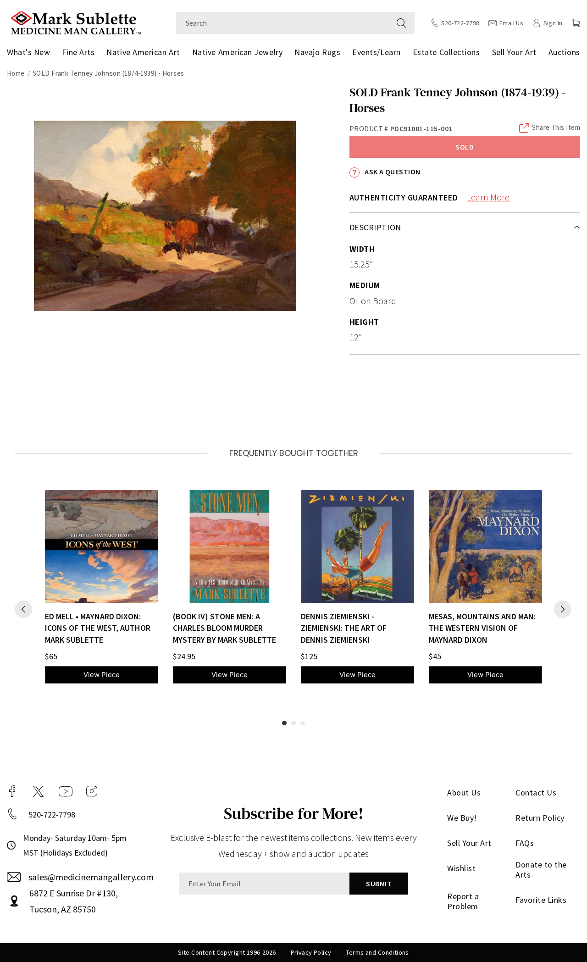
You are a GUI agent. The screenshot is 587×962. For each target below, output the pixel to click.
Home (16, 73)
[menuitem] (30, 52)
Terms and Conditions (377, 952)
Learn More (488, 197)
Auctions (564, 52)
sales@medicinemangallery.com (91, 877)
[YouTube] (65, 791)
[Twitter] (38, 791)
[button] (576, 23)
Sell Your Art (514, 52)
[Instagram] (91, 791)
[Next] (562, 609)
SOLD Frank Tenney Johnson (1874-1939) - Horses (108, 73)
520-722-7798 (51, 814)
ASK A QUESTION (392, 171)
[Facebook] (12, 791)
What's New (28, 52)
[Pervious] (23, 609)
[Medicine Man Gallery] (76, 22)
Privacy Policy (311, 952)
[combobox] (282, 23)
